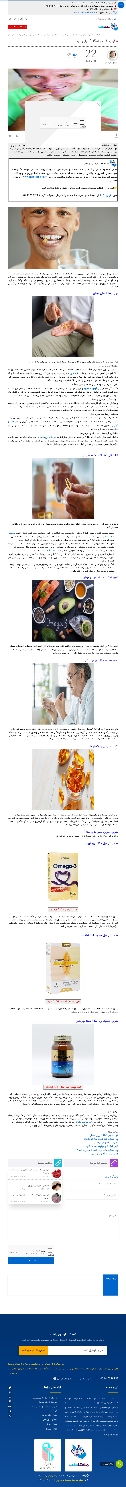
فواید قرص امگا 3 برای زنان (104, 1154)
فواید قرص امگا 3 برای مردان (103, 1135)
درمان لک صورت (49, 1415)
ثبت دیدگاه (32, 1261)
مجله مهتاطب (113, 1398)
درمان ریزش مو (50, 1411)
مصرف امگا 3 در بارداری (106, 1143)
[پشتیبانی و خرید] (119, 1464)
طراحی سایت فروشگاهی (45, 1480)
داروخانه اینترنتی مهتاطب (50, 1476)
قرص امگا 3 (105, 195)
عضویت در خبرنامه (33, 1350)
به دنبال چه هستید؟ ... (104, 19)
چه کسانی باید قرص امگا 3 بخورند (101, 1139)
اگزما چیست (51, 1429)
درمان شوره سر (50, 1419)
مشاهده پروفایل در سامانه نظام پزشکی (81, 1402)
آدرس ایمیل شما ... (92, 1350)
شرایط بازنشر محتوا (48, 1402)
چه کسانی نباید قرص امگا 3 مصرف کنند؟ (97, 1150)
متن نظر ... (111, 1215)
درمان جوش (51, 1424)
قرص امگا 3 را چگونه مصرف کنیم (102, 1146)
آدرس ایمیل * (110, 1195)
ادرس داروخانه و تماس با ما (44, 1406)
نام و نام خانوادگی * (107, 1184)
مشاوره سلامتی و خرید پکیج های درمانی (74, 1379)
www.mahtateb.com (84, 12)
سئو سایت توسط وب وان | (68, 1480)
